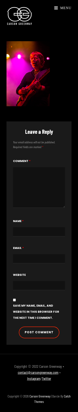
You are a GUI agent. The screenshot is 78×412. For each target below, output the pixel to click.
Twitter (46, 378)
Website (19, 275)
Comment (22, 161)
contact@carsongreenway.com (38, 372)
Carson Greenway (39, 396)
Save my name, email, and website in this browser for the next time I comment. (36, 312)
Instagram (34, 378)
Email (18, 248)
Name (18, 221)
